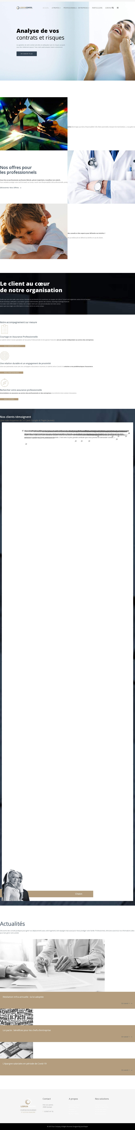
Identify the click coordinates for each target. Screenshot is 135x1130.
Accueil (46, 8)
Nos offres (9, 399)
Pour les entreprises (101, 1109)
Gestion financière (100, 1114)
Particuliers (97, 8)
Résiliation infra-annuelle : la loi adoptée (23, 996)
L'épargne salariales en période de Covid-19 (25, 1063)
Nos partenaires (11, 373)
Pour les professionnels (102, 1107)
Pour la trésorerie (100, 1111)
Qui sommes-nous (74, 1105)
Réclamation (72, 1111)
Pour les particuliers (101, 1105)
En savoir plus (27, 59)
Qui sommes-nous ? (12, 346)
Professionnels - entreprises (76, 8)
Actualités (72, 1109)
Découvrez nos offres (9, 187)
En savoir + (126, 1003)
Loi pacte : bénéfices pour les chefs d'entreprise (27, 1030)
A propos (55, 8)
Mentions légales (74, 1114)
